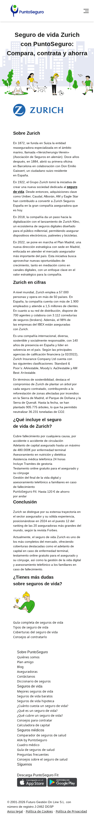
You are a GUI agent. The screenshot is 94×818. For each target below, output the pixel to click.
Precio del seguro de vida (30, 59)
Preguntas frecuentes (28, 111)
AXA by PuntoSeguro (27, 95)
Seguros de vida (18, 26)
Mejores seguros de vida (30, 43)
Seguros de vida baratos (30, 51)
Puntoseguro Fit (18, 121)
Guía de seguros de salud (31, 103)
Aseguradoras (21, 75)
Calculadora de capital (28, 67)
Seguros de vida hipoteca (30, 35)
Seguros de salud (19, 86)
